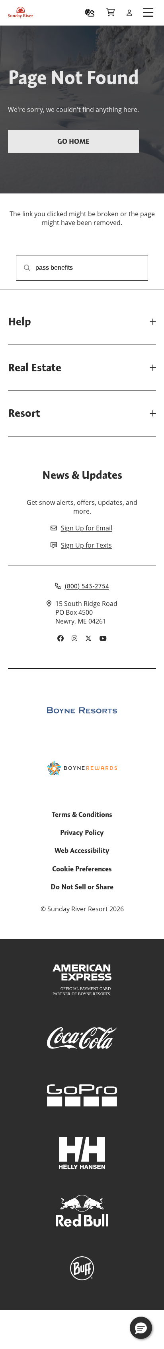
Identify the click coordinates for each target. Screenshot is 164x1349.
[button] (141, 1328)
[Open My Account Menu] (129, 13)
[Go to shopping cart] (110, 13)
